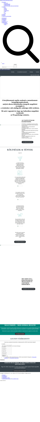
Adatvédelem (4, 376)
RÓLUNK (6, 3)
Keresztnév (4, 346)
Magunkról (4, 2)
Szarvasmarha (6, 10)
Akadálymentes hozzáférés (6, 378)
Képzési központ (5, 21)
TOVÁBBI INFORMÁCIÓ (27, 142)
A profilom (4, 20)
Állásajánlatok (4, 22)
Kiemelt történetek (7, 4)
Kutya (5, 7)
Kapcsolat (3, 15)
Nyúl (5, 13)
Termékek (3, 14)
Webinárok (6, 23)
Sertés (5, 11)
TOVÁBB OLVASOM (20, 333)
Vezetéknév (4, 348)
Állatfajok (3, 6)
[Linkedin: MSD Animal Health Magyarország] (20, 421)
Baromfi (5, 9)
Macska (5, 8)
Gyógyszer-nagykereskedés (6, 16)
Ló (4, 12)
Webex (5, 24)
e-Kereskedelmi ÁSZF (6, 377)
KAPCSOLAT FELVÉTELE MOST (20, 370)
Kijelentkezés (4, 19)
